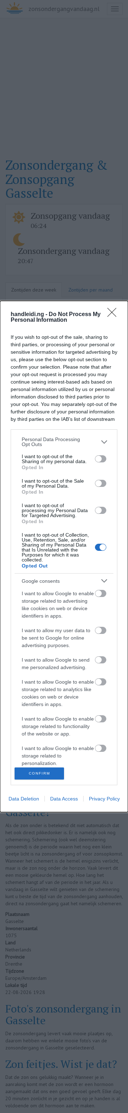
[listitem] (64, 442)
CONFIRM (39, 773)
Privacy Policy (104, 799)
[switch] (100, 458)
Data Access (64, 799)
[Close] (114, 314)
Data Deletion (24, 799)
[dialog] (64, 556)
